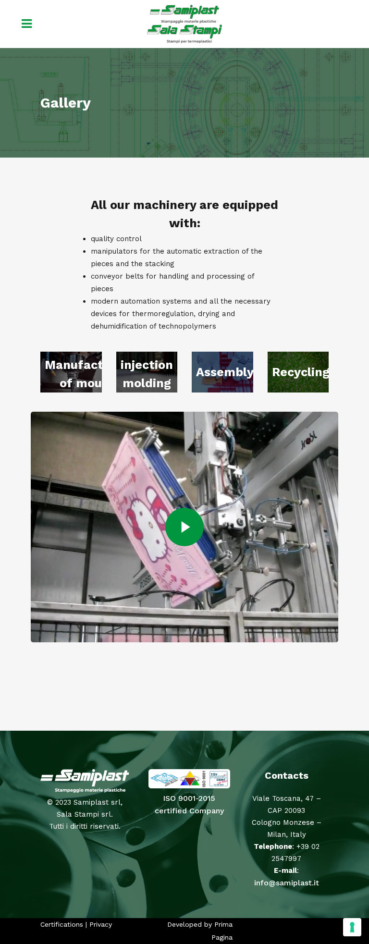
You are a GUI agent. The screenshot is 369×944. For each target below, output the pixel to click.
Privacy (100, 924)
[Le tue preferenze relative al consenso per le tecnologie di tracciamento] (352, 927)
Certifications (61, 924)
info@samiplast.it (286, 882)
